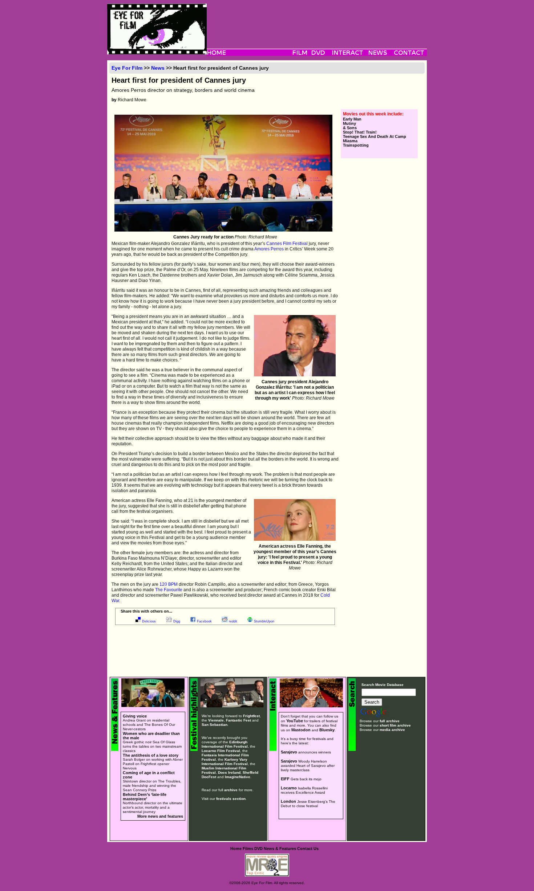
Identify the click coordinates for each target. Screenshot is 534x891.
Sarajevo (289, 752)
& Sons (350, 128)
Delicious (149, 621)
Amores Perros (269, 249)
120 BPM (168, 584)
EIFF (285, 779)
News (158, 68)
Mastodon (301, 730)
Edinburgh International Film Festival (225, 744)
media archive (392, 730)
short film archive (395, 725)
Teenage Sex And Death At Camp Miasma (374, 138)
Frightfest (251, 716)
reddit (233, 621)
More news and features (160, 816)
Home (236, 848)
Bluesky (327, 730)
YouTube (294, 721)
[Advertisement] (317, 20)
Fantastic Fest (238, 720)
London (288, 801)
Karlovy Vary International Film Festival (225, 761)
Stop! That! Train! (360, 132)
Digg (176, 621)
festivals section (231, 799)
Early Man (352, 119)
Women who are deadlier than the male (151, 735)
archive (231, 790)
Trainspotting (356, 145)
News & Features (280, 848)
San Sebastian (214, 725)
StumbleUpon (264, 621)
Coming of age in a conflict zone (149, 775)
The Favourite (168, 589)
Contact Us (308, 848)
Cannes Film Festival (287, 243)
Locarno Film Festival (221, 751)
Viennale (216, 720)
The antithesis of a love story (150, 755)
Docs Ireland (229, 772)
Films (248, 848)
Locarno (289, 788)
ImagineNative (237, 777)
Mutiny (349, 123)
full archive (390, 721)
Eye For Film (127, 68)
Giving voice (135, 716)
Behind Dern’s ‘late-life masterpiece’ (144, 796)
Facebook (204, 621)
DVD (258, 848)
